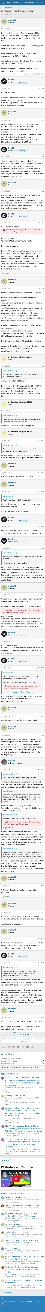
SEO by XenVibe (7, 1308)
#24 (42, 963)
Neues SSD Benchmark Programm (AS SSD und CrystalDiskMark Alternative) (24, 1257)
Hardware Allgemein (12, 1202)
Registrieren (18, 232)
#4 (43, 157)
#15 (42, 595)
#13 (42, 527)
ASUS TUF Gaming (12, 1248)
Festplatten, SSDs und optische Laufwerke (20, 1229)
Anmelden (6, 232)
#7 (43, 289)
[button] (2, 1298)
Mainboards (9, 1253)
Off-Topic (8, 1092)
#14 (42, 548)
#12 (42, 492)
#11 (42, 473)
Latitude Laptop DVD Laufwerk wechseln (21, 1240)
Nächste (26, 1034)
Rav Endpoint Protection (15, 1095)
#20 (42, 769)
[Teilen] (39, 29)
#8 (43, 366)
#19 (42, 735)
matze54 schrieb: (9, 371)
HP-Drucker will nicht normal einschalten (22, 1205)
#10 (42, 440)
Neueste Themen (9, 1073)
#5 (43, 191)
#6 (43, 223)
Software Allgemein (12, 1122)
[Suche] (42, 2)
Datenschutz (13, 1301)
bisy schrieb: (7, 496)
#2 (43, 88)
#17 (42, 668)
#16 (42, 641)
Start (38, 1301)
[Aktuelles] (37, 2)
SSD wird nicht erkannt (14, 1224)
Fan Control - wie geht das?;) (16, 1197)
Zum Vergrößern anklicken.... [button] (22, 692)
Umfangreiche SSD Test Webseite (18, 1232)
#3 (43, 120)
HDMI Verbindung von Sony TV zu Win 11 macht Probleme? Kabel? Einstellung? (22, 1214)
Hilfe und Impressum (27, 1301)
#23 (42, 939)
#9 (43, 411)
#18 (42, 716)
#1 (43, 29)
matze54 (6, 14)
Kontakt (4, 1301)
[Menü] (3, 2)
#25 (42, 1017)
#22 (42, 912)
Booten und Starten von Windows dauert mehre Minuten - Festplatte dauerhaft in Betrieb (22, 1269)
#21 (42, 886)
